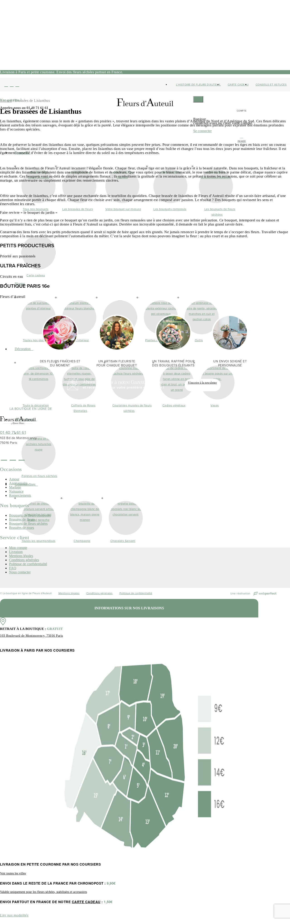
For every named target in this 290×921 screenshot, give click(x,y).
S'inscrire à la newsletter (202, 382)
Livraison (16, 552)
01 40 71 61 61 (13, 432)
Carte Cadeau (238, 85)
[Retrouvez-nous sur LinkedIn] (17, 84)
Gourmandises (25, 484)
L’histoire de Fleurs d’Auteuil (198, 85)
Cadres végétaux (174, 405)
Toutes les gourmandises (39, 541)
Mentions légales (21, 556)
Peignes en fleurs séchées (39, 476)
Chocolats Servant (122, 541)
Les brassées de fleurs (77, 209)
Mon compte (18, 548)
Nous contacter (20, 572)
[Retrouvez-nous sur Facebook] (6, 84)
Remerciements (20, 495)
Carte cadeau (36, 275)
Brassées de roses (21, 527)
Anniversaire (18, 483)
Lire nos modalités (14, 915)
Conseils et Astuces (271, 85)
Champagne (82, 541)
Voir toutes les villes (13, 873)
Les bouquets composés (169, 209)
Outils (199, 340)
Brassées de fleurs (22, 519)
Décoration (23, 349)
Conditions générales (24, 560)
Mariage (15, 487)
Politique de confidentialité (28, 564)
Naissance (16, 491)
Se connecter (202, 131)
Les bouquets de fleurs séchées (219, 212)
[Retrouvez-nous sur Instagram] (12, 84)
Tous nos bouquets (35, 209)
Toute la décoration (36, 405)
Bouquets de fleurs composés (30, 515)
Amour (14, 479)
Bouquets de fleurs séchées (28, 523)
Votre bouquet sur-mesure (123, 209)
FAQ (12, 568)
